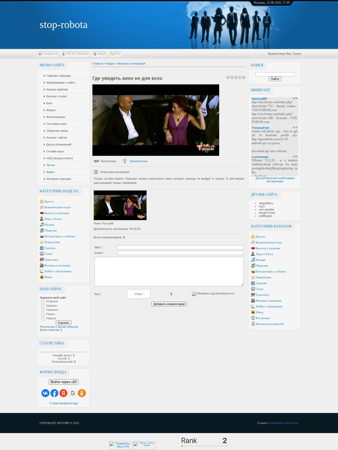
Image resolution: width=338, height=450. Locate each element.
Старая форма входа (63, 403)
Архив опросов (68, 326)
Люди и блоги (53, 218)
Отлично (52, 301)
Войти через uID (64, 382)
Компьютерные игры (57, 207)
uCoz (295, 422)
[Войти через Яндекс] (63, 393)
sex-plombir (266, 209)
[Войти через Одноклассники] (82, 393)
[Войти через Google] (72, 393)
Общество (50, 230)
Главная (49, 54)
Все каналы (263, 318)
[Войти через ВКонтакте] (45, 393)
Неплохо (52, 309)
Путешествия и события (59, 236)
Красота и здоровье (56, 213)
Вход (101, 54)
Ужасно (51, 318)
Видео (110, 63)
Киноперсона (138, 161)
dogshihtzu (266, 203)
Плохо (50, 314)
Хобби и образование (58, 271)
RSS (117, 54)
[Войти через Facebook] (54, 393)
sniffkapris (265, 215)
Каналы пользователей (270, 323)
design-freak (267, 212)
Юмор (48, 277)
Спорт (48, 253)
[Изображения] (120, 205)
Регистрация (77, 54)
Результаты (47, 326)
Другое (49, 201)
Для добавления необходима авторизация (275, 179)
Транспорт (51, 259)
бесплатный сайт (278, 422)
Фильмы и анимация (57, 265)
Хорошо (51, 305)
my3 (262, 206)
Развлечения (52, 242)
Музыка (49, 224)
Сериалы (49, 247)
